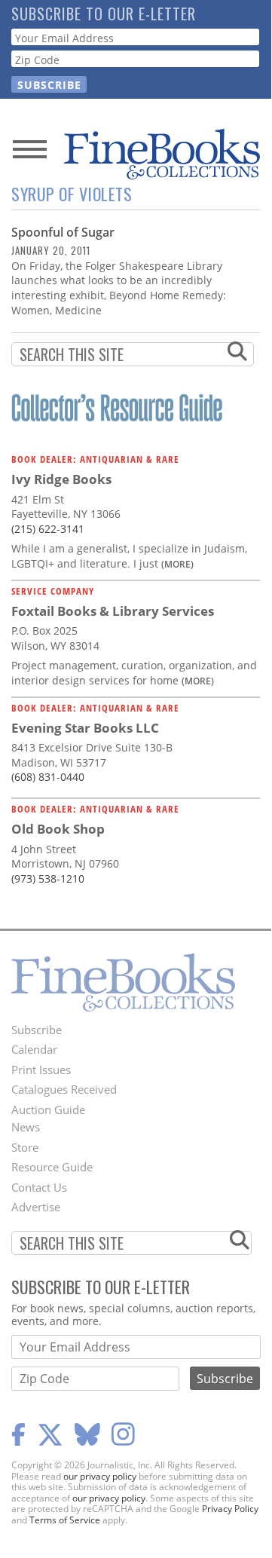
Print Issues (41, 1069)
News (25, 1126)
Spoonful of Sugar (63, 232)
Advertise (35, 1206)
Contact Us (39, 1187)
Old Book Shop (58, 828)
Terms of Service (64, 1520)
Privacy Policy (230, 1508)
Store (24, 1147)
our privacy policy (99, 1476)
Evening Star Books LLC (85, 727)
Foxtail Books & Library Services (112, 611)
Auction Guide (48, 1109)
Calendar (34, 1049)
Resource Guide (52, 1166)
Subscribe (36, 1029)
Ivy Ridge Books (61, 479)
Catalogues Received (64, 1089)
